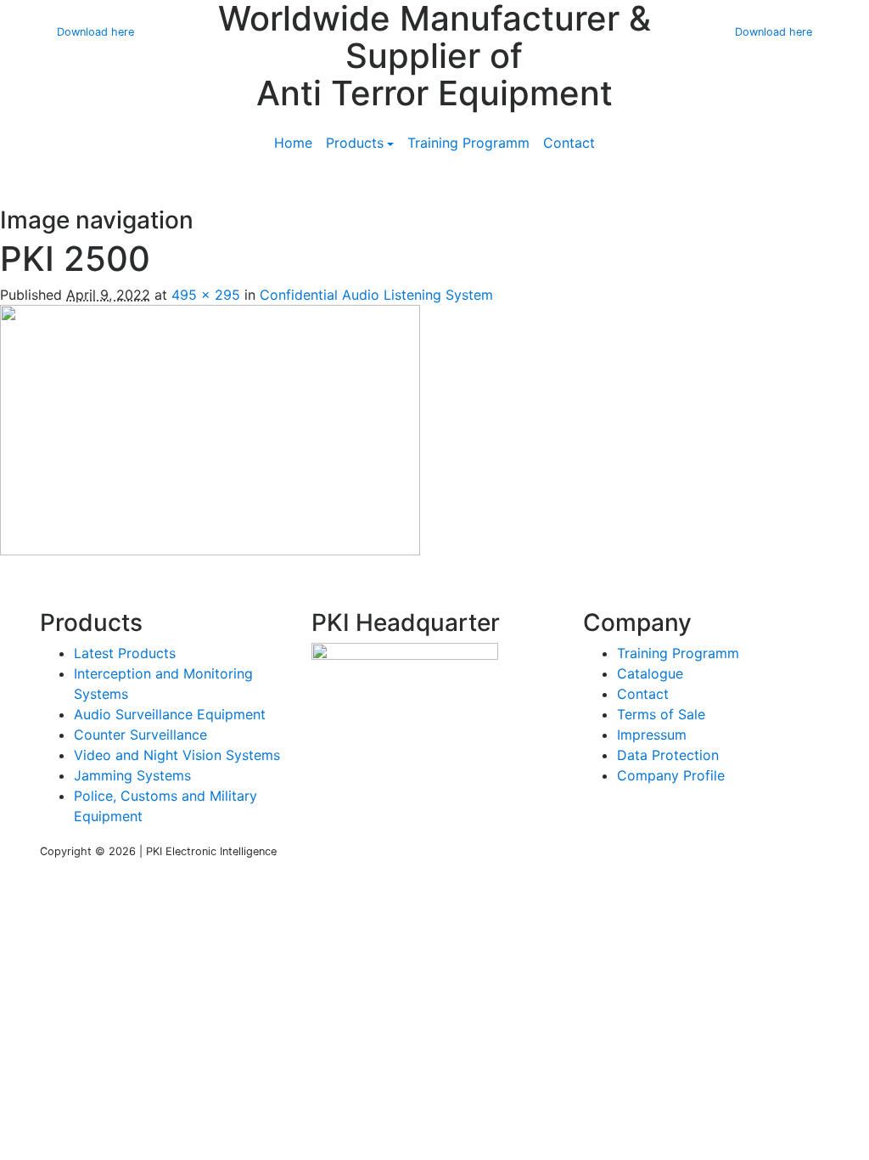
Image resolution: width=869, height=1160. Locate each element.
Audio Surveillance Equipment (170, 714)
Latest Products (125, 653)
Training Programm (468, 142)
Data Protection (668, 754)
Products (355, 142)
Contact (569, 142)
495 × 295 (205, 294)
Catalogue (650, 673)
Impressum (652, 734)
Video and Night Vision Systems (177, 754)
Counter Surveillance (140, 734)
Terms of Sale (661, 714)
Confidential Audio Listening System (376, 294)
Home (293, 142)
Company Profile (671, 775)
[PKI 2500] (210, 428)
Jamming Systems (132, 775)
